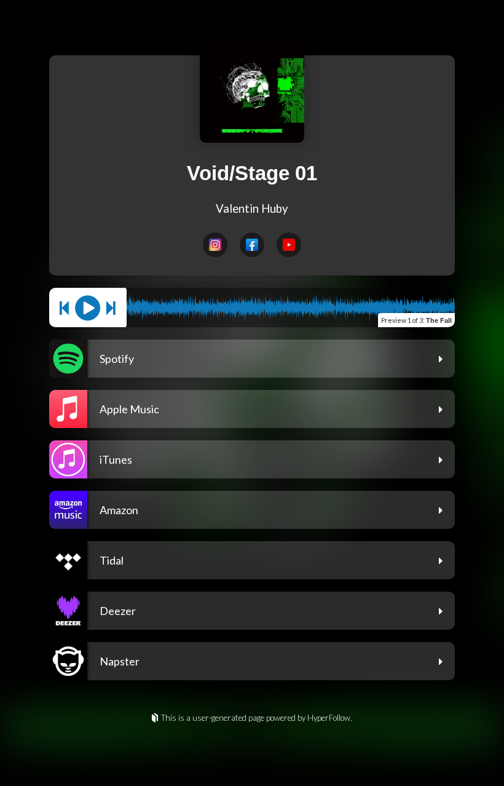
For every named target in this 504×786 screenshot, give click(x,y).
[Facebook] (252, 244)
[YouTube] (289, 244)
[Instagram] (215, 244)
